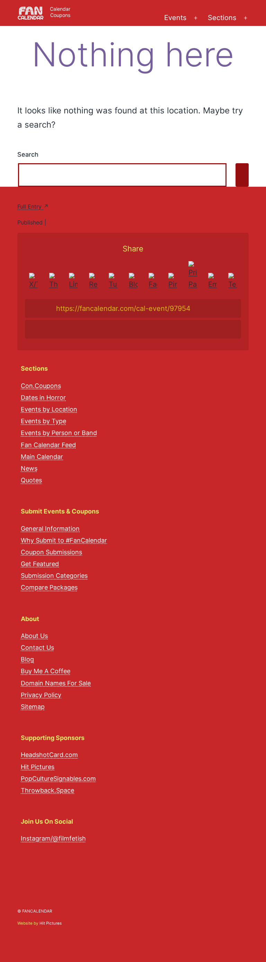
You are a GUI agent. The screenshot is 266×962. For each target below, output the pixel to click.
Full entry (30, 206)
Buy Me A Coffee (45, 671)
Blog (27, 659)
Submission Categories (54, 575)
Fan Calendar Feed (48, 444)
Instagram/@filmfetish (53, 838)
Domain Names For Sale (56, 683)
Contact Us (37, 647)
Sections (222, 17)
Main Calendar (42, 456)
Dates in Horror (43, 397)
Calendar (60, 9)
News (29, 468)
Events (175, 17)
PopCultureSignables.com (58, 778)
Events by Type (43, 421)
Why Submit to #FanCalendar (64, 540)
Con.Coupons (41, 385)
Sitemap (33, 706)
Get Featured (40, 563)
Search (27, 154)
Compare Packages (49, 587)
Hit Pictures (37, 766)
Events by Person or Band (59, 432)
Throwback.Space (47, 790)
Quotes (31, 480)
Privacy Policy (41, 695)
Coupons (60, 15)
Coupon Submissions (51, 552)
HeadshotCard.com (49, 754)
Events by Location (49, 409)
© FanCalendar (34, 911)
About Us (34, 635)
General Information (50, 528)
